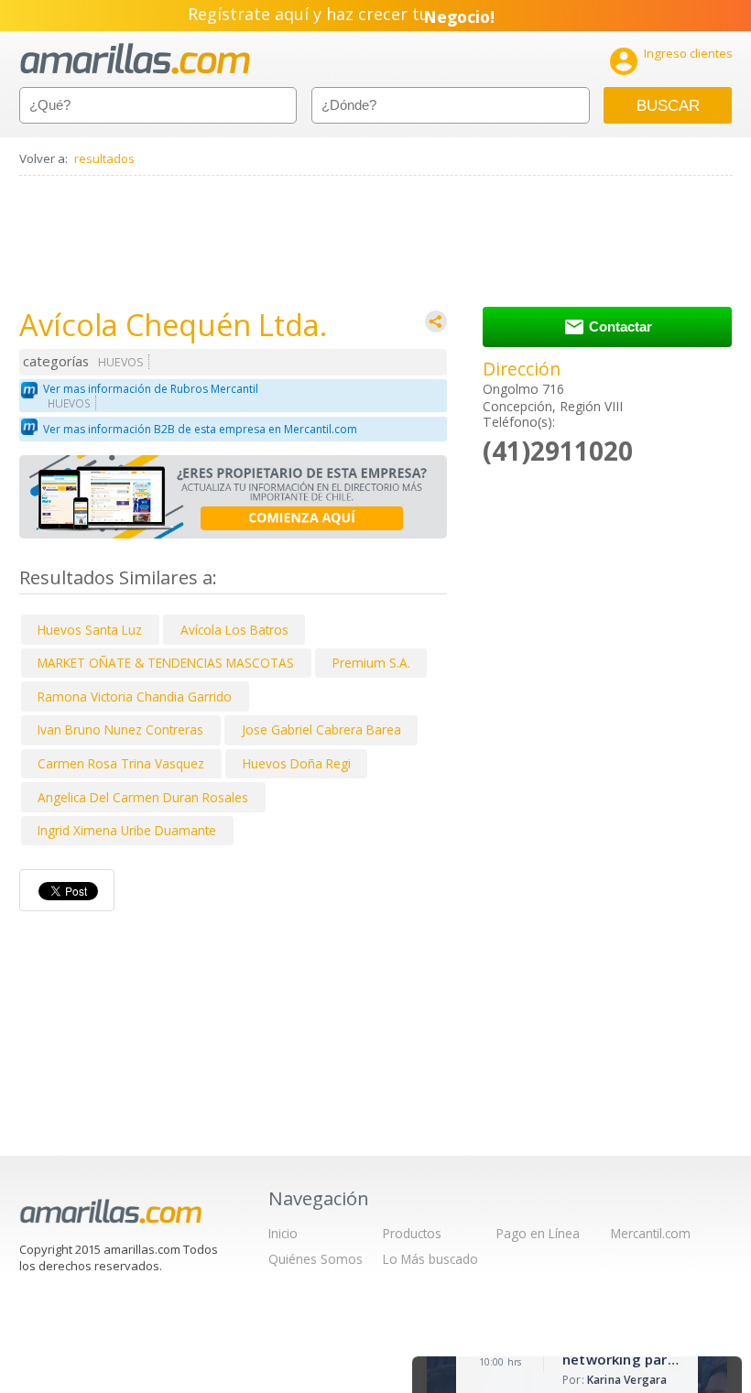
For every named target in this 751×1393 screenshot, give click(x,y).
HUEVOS (121, 362)
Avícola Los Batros (234, 629)
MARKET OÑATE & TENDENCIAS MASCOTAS (166, 662)
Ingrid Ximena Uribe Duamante (127, 830)
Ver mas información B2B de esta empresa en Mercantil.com (200, 429)
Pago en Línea (538, 1233)
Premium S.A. (371, 662)
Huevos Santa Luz (90, 629)
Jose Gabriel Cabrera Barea (321, 729)
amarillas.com (135, 59)
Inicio (283, 1233)
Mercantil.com (651, 1233)
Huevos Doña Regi (297, 763)
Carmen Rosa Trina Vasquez (121, 763)
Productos (412, 1233)
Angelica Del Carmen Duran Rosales (143, 797)
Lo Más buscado (430, 1259)
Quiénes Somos (315, 1259)
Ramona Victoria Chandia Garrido (135, 696)
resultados (104, 158)
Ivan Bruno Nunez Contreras (120, 729)
